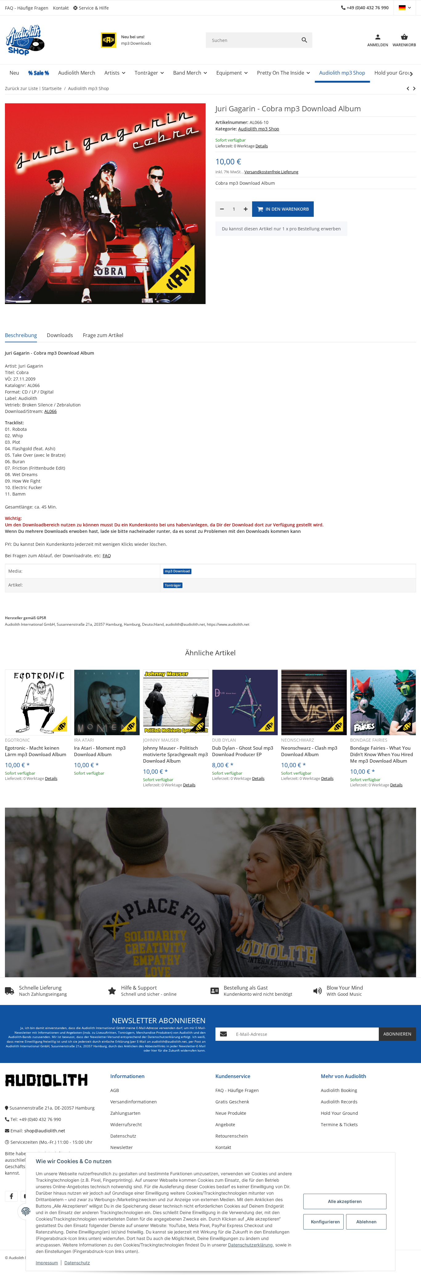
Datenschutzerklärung (250, 1244)
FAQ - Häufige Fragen (26, 8)
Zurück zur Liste (21, 88)
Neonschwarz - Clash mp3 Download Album (309, 751)
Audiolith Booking (339, 1090)
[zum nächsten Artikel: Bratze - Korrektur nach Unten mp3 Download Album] (408, 88)
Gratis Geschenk (232, 1102)
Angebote (225, 1124)
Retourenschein (231, 1136)
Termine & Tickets (339, 1124)
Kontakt (61, 8)
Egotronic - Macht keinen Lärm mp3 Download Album (35, 751)
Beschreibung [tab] (21, 335)
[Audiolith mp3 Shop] (108, 40)
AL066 (50, 411)
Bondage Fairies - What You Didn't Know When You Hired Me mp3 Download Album (381, 754)
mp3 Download (177, 571)
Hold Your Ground (339, 1113)
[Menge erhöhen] (245, 209)
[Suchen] (304, 40)
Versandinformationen (133, 1102)
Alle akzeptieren (345, 1201)
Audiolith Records (339, 1102)
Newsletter (121, 1147)
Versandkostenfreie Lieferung (271, 172)
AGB (114, 1090)
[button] (93, 8)
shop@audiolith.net (44, 1131)
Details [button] (261, 146)
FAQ (107, 555)
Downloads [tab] (60, 335)
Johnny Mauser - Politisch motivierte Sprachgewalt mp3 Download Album (175, 754)
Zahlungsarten (125, 1113)
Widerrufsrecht (126, 1124)
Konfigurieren (325, 1221)
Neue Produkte (230, 1113)
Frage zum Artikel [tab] (103, 335)
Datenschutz (77, 1262)
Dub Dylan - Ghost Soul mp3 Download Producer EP (242, 751)
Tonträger (173, 585)
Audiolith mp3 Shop (258, 129)
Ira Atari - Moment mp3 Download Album (100, 751)
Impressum (47, 1262)
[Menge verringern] (221, 209)
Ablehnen (366, 1221)
